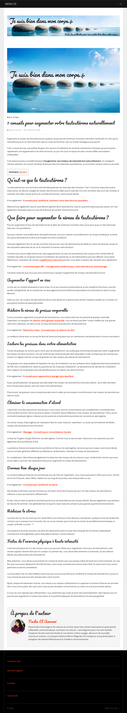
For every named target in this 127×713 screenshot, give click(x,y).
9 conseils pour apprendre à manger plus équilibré (48, 376)
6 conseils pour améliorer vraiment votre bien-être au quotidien (55, 200)
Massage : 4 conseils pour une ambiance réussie (47, 432)
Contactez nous (14, 661)
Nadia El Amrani (42, 621)
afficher (22, 172)
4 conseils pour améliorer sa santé (40, 484)
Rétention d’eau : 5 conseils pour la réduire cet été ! (49, 330)
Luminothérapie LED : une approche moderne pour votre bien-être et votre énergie (65, 266)
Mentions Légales (14, 670)
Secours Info (12, 695)
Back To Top (111, 708)
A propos (11, 683)
